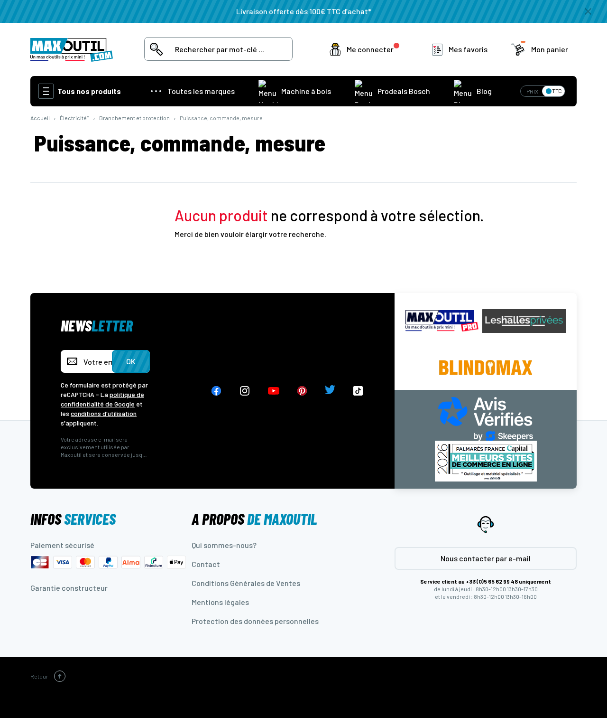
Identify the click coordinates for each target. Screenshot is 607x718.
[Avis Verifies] (486, 418)
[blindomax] (485, 367)
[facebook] (216, 391)
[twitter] (330, 391)
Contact (206, 563)
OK (131, 361)
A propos (254, 519)
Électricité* (74, 117)
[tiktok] (358, 391)
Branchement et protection (134, 117)
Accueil (40, 117)
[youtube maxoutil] (273, 391)
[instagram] (245, 391)
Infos (73, 519)
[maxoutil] (441, 320)
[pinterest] (302, 391)
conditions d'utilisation (104, 413)
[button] (366, 49)
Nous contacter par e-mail (486, 558)
